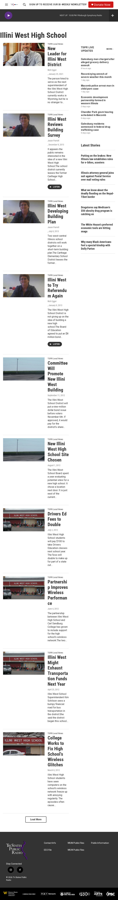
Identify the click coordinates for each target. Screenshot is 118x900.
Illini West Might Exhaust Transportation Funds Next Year (58, 671)
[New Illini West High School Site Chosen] (24, 449)
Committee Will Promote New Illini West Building (58, 376)
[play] (8, 15)
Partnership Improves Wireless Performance (58, 592)
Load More (36, 819)
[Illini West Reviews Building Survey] (24, 125)
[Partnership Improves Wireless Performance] (24, 587)
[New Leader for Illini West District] (24, 54)
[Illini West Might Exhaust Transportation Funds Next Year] (24, 663)
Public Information (100, 843)
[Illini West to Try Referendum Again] (24, 285)
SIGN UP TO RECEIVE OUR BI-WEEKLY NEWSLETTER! (58, 4)
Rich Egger (52, 70)
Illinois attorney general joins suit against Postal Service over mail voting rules (97, 176)
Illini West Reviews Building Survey (57, 127)
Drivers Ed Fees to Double (57, 519)
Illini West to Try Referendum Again (57, 288)
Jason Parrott (53, 140)
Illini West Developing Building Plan (58, 213)
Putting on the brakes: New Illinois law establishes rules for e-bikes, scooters (97, 159)
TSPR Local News (55, 44)
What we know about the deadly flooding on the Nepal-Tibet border (97, 193)
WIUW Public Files (76, 850)
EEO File (48, 850)
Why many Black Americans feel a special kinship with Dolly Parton (96, 245)
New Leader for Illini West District (57, 56)
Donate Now (102, 4)
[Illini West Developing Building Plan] (24, 211)
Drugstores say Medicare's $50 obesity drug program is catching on (96, 211)
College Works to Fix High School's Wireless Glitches (56, 751)
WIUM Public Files (76, 843)
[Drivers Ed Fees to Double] (24, 519)
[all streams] (113, 15)
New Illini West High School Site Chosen (58, 451)
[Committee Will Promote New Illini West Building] (24, 369)
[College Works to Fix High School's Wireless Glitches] (24, 743)
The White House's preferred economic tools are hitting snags (97, 228)
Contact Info (50, 843)
